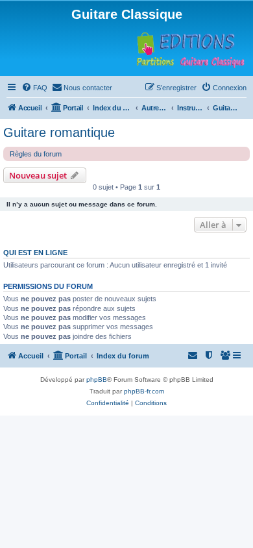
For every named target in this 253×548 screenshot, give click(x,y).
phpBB (96, 379)
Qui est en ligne (35, 252)
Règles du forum (36, 154)
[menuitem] (34, 87)
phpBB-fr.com (144, 391)
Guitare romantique (59, 132)
